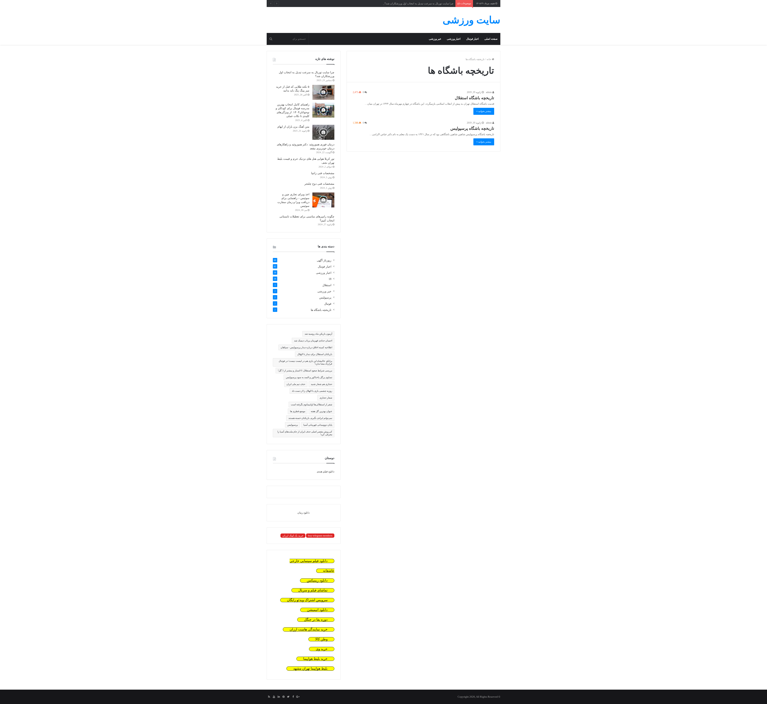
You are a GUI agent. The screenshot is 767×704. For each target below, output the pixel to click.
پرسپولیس (325, 297)
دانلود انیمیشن (317, 610)
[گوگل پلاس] (297, 697)
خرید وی (322, 649)
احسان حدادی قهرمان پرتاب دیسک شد (313, 340)
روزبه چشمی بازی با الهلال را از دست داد (312, 391)
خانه (489, 59)
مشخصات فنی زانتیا (322, 173)
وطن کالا (321, 639)
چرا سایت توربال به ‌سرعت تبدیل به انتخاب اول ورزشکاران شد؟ (418, 3)
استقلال (326, 285)
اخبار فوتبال (472, 38)
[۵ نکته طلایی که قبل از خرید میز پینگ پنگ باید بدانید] (323, 92)
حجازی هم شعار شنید (321, 384)
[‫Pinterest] (283, 697)
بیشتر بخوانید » (483, 111)
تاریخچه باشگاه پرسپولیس (472, 128)
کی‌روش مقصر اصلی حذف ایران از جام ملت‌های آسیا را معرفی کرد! (304, 433)
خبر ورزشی (435, 38)
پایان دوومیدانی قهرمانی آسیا (317, 424)
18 (330, 279)
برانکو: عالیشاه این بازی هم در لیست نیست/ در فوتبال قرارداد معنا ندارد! (305, 362)
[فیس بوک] (293, 697)
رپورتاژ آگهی (324, 260)
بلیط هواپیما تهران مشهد (310, 668)
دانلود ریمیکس (317, 580)
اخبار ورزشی (454, 38)
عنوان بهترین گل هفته (321, 411)
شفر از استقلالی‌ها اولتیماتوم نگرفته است (311, 404)
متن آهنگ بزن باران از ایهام (293, 126)
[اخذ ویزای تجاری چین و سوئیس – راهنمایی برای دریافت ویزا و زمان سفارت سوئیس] (323, 199)
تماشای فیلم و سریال (313, 590)
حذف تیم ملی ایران (295, 384)
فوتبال (327, 303)
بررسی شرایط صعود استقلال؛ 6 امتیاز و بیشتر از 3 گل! (305, 370)
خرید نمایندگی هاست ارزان (309, 629)
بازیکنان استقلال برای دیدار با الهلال (314, 354)
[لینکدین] (278, 697)
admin (489, 92)
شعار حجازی (326, 397)
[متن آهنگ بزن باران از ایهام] (323, 132)
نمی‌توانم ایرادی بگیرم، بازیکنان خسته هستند (310, 418)
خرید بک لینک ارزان (292, 535)
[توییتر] (288, 697)
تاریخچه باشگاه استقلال (474, 98)
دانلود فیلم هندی (325, 471)
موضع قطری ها (297, 411)
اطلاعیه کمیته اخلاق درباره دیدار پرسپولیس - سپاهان (306, 347)
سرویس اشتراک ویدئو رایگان (307, 600)
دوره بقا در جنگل (316, 620)
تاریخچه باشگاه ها (321, 309)
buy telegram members (320, 535)
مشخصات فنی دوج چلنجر (319, 183)
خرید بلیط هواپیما (315, 659)
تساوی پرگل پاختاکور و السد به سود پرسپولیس (309, 377)
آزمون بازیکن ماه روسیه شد (318, 333)
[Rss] (269, 697)
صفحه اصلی (491, 38)
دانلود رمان (303, 512)
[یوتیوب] (273, 697)
